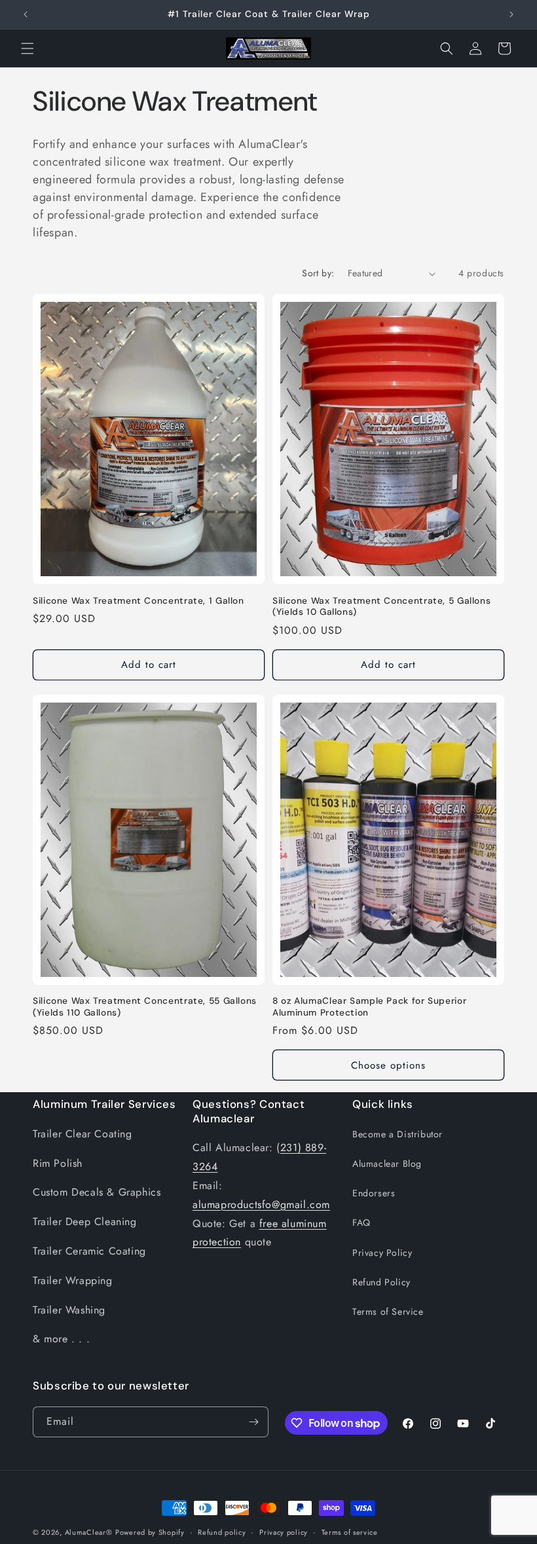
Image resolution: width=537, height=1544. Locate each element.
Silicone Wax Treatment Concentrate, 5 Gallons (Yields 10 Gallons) (381, 606)
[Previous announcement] (25, 14)
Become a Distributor (397, 1134)
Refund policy (222, 1532)
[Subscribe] (253, 1421)
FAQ (361, 1222)
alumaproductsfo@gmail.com (261, 1204)
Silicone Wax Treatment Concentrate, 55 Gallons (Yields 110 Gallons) (145, 1006)
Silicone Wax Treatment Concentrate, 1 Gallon (138, 600)
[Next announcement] (511, 14)
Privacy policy (283, 1532)
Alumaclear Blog (387, 1163)
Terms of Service (388, 1311)
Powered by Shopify (150, 1532)
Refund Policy (381, 1282)
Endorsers (373, 1193)
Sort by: (318, 273)
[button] (27, 48)
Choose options (388, 1065)
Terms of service (350, 1532)
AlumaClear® (89, 1532)
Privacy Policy (382, 1252)
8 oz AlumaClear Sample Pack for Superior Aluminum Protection (369, 1006)
